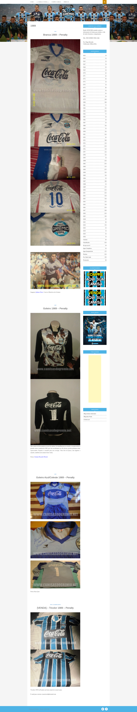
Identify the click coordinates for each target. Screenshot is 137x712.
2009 (84, 187)
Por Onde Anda (87, 257)
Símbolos (66, 2)
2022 (84, 225)
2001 (84, 163)
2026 (84, 237)
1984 (84, 114)
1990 (84, 131)
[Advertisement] (94, 379)
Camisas (85, 239)
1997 (84, 152)
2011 (84, 193)
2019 (84, 216)
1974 (84, 85)
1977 (84, 93)
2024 (84, 231)
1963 (84, 61)
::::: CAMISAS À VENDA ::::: (42, 2)
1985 (84, 117)
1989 (55, 31)
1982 (84, 108)
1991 (84, 134)
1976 (84, 90)
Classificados (57, 604)
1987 (84, 123)
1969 (84, 70)
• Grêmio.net (86, 419)
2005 (84, 175)
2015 (84, 204)
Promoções (86, 260)
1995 (84, 146)
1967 (84, 64)
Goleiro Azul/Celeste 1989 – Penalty (55, 477)
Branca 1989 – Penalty (55, 34)
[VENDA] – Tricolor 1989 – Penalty (55, 608)
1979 (84, 99)
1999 (84, 158)
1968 (84, 67)
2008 (84, 184)
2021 (84, 222)
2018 (84, 213)
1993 (84, 140)
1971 (84, 76)
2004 (84, 172)
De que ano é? (86, 245)
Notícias (85, 254)
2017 (84, 210)
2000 (84, 161)
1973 (84, 82)
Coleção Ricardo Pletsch (41, 457)
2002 (84, 166)
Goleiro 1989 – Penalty (55, 308)
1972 (84, 79)
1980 (84, 102)
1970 (84, 73)
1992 (84, 137)
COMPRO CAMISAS (56, 2)
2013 (84, 199)
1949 (84, 58)
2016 (84, 207)
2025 (84, 234)
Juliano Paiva (39, 292)
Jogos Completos (87, 248)
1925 (84, 55)
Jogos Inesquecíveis (88, 251)
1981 (84, 105)
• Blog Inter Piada (87, 416)
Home (32, 2)
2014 (84, 201)
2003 (84, 169)
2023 (84, 228)
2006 (84, 178)
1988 (84, 125)
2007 (84, 181)
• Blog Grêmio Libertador (89, 414)
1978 (84, 96)
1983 (84, 111)
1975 (84, 87)
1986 (84, 120)
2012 (84, 196)
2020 (84, 219)
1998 (84, 155)
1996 (84, 149)
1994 (84, 143)
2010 (84, 190)
